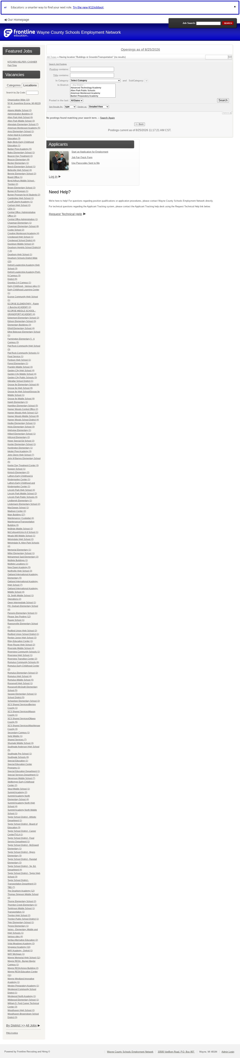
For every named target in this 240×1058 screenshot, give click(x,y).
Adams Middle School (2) (20, 110)
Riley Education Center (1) (20, 641)
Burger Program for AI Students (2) (24, 195)
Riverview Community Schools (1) (24, 652)
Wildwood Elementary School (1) (23, 1000)
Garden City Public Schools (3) (22, 377)
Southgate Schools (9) (18, 757)
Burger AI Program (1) (18, 191)
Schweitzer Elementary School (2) (24, 701)
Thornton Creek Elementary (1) (22, 905)
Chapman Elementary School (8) (23, 226)
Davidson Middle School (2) (21, 244)
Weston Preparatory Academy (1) (23, 986)
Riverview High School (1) (20, 655)
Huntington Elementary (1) (20, 448)
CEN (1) (11, 209)
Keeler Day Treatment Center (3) (23, 465)
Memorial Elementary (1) (19, 550)
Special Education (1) (18, 761)
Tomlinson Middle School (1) (21, 908)
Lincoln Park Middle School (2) (22, 493)
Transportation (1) (16, 912)
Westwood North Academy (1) (22, 996)
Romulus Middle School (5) (21, 680)
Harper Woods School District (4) (23, 420)
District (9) (12, 279)
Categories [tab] (14, 85)
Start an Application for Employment (90, 151)
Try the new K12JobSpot (88, 7)
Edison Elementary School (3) (22, 321)
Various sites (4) (15, 936)
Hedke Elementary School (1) (22, 423)
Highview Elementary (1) (19, 430)
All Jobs (31, 1025)
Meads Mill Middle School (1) (21, 536)
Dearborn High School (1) (20, 254)
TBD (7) (11, 887)
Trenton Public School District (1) (23, 919)
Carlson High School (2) (19, 205)
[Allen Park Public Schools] (92, 90)
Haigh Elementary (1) (18, 402)
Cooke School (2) (16, 230)
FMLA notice (12, 1033)
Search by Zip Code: (16, 92)
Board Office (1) (15, 177)
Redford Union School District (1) (23, 634)
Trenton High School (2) (19, 915)
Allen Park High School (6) (20, 117)
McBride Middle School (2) (20, 529)
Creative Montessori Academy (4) (23, 233)
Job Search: (189, 23)
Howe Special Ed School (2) (21, 441)
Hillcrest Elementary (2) (19, 437)
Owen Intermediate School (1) (22, 602)
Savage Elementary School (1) (22, 694)
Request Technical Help (65, 214)
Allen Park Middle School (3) (21, 121)
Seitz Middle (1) (15, 736)
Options (226, 113)
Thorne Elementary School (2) (22, 901)
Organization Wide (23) (19, 100)
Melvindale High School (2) (21, 539)
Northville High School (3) (20, 571)
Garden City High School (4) (21, 370)
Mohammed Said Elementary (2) (23, 557)
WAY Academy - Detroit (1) (20, 950)
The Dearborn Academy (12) (21, 891)
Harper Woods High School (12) (23, 412)
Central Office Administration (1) (23, 219)
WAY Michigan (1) (16, 954)
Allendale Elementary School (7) (23, 124)
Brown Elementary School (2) (21, 187)
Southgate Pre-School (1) (20, 754)
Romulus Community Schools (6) (23, 662)
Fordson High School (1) (19, 360)
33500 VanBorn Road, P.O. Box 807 (176, 1051)
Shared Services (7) (17, 739)
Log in (53, 176)
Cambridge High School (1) (21, 198)
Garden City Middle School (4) (22, 374)
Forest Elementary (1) (18, 363)
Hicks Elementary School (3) (21, 427)
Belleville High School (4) (20, 170)
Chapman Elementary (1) (20, 223)
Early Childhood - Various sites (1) (24, 286)
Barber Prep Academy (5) (20, 149)
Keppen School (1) (16, 469)
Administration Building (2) (20, 114)
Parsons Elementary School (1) (22, 613)
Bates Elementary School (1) (21, 152)
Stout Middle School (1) (19, 789)
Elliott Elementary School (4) (21, 328)
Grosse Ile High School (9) (20, 388)
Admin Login (228, 1051)
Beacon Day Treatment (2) (20, 156)
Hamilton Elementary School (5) (23, 405)
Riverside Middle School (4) (21, 648)
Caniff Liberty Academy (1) (20, 202)
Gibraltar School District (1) (20, 381)
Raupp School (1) (16, 620)
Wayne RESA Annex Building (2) (23, 968)
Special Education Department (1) (24, 771)
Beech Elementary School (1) (21, 166)
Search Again (107, 118)
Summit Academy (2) (17, 792)
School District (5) (16, 697)
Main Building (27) (16, 514)
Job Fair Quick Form (82, 157)
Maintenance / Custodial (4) (21, 518)
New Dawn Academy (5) (19, 567)
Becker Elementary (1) (18, 163)
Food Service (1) (15, 356)
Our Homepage (18, 19)
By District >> (15, 1025)
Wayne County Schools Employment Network (130, 1051)
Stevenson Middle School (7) (21, 778)
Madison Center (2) (17, 511)
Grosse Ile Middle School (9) (21, 398)
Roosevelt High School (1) (20, 683)
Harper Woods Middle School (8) (23, 416)
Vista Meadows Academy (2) (21, 943)
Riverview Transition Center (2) (22, 659)
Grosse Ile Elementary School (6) (23, 384)
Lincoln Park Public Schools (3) (22, 497)
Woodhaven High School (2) (21, 1010)
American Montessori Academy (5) (24, 128)
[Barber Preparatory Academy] (92, 96)
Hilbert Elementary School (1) (22, 434)
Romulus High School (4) (20, 676)
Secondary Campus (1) (19, 732)
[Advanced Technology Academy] (92, 87)
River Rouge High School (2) (21, 645)
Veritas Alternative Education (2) (23, 940)
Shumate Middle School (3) (21, 743)
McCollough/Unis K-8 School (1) (23, 532)
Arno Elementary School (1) (21, 131)
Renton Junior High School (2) (22, 637)
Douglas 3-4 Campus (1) (19, 282)
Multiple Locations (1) (18, 564)
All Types (52, 57)
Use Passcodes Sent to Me (86, 163)
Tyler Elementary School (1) (21, 922)
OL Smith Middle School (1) (21, 595)
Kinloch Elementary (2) (18, 472)
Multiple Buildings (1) (18, 560)
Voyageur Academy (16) (19, 947)
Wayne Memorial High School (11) (24, 957)
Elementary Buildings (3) (19, 325)
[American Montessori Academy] (92, 93)
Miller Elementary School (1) (21, 553)
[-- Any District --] (92, 85)
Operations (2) (14, 599)
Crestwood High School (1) (20, 237)
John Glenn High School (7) (21, 455)
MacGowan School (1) (18, 507)
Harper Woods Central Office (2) (23, 409)
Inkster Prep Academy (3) (19, 451)
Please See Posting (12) (19, 616)
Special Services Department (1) (23, 775)
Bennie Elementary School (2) (22, 173)
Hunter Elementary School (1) (22, 444)
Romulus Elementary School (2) (23, 673)
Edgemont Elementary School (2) (23, 318)
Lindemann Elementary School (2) (24, 504)
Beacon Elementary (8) (19, 159)
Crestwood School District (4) (21, 240)
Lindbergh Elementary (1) (20, 500)
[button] (235, 8)
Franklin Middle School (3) (20, 367)
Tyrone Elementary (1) (18, 926)
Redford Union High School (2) (22, 630)
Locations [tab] (30, 85)
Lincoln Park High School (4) (21, 490)
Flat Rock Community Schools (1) (23, 353)
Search (223, 100)
